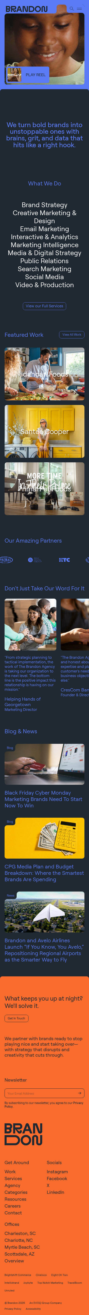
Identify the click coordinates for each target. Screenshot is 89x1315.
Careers (13, 1206)
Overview (14, 1261)
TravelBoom (75, 1282)
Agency (12, 1185)
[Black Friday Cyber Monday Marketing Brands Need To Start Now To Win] (44, 764)
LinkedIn (55, 1192)
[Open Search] (71, 8)
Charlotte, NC (19, 1240)
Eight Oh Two (59, 1275)
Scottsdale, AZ (19, 1254)
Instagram (57, 1171)
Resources (15, 1199)
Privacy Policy (13, 1308)
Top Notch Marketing (50, 1282)
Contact (13, 1213)
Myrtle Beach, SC (22, 1247)
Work (10, 1171)
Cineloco (41, 1275)
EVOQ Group (42, 1302)
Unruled (9, 1290)
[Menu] (79, 8)
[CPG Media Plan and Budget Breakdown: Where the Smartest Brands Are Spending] (44, 838)
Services (13, 1178)
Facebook (57, 1178)
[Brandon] (30, 9)
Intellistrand (12, 1282)
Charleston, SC (20, 1233)
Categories (16, 1192)
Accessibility (33, 1308)
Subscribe (79, 1093)
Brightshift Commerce (18, 1275)
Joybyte (28, 1282)
